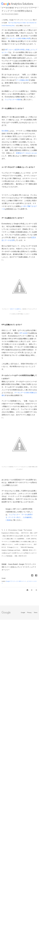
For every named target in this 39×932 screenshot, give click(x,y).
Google (23, 612)
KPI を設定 (23, 333)
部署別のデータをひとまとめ (26, 153)
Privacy (29, 612)
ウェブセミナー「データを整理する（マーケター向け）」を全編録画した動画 (19, 517)
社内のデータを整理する (15, 309)
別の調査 (5, 131)
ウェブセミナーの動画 (13, 99)
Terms (35, 612)
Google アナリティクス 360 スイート (16, 581)
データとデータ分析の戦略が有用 (18, 38)
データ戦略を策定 (22, 80)
